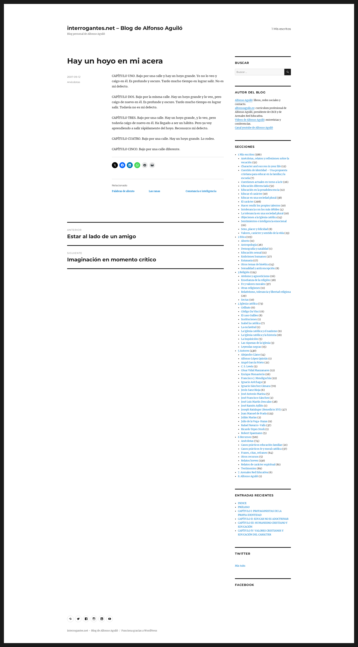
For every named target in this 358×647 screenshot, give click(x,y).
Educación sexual (251, 252)
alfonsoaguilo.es (244, 108)
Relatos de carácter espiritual (258, 464)
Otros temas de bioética (255, 264)
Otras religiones (250, 288)
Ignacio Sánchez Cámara (255, 386)
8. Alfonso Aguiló (248, 476)
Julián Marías (249, 417)
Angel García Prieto (252, 362)
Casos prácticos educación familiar (261, 445)
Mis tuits (240, 565)
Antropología (249, 244)
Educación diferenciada (255, 186)
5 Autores (243, 350)
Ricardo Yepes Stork (253, 429)
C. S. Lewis (247, 366)
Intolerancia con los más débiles (260, 209)
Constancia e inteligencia (201, 191)
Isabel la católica (250, 323)
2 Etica (242, 237)
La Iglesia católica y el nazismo (259, 331)
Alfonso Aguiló (243, 100)
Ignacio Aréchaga (251, 382)
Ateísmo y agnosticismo (255, 276)
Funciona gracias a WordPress (139, 630)
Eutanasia (247, 260)
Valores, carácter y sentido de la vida (262, 233)
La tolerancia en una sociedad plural (262, 213)
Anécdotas (73, 82)
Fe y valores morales (253, 284)
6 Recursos (244, 437)
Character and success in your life (261, 166)
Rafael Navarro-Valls (253, 425)
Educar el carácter (251, 193)
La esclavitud (248, 327)
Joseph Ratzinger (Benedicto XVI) (261, 409)
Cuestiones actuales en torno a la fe (261, 182)
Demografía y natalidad (254, 248)
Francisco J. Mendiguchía (256, 378)
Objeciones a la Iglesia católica (259, 217)
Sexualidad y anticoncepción (258, 268)
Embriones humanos (253, 256)
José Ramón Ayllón (252, 405)
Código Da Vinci (250, 311)
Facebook (244, 585)
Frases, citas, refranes (254, 452)
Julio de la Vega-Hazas (254, 421)
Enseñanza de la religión (255, 280)
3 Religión (244, 272)
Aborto (245, 241)
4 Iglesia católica (247, 303)
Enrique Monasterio (253, 374)
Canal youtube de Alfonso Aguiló (254, 127)
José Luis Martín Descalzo (256, 401)
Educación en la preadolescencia (260, 190)
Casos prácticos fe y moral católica (261, 448)
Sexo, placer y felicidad (254, 229)
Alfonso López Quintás (254, 358)
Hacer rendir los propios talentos (260, 205)
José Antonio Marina (253, 394)
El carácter (247, 201)
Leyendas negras (251, 346)
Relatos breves (249, 460)
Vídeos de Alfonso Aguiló (249, 119)
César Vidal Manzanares (255, 370)
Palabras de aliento (123, 191)
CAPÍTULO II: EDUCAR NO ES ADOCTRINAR (263, 519)
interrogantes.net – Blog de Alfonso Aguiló (124, 28)
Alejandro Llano (250, 354)
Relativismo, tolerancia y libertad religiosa (266, 292)
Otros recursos (250, 456)
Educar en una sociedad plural (258, 197)
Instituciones (249, 319)
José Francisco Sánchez (255, 397)
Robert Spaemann (251, 433)
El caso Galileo (249, 315)
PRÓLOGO (243, 507)
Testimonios (248, 468)
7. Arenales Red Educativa (253, 472)
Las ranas (154, 191)
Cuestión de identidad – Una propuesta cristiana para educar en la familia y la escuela (264, 174)
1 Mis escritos (281, 29)
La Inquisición (249, 339)
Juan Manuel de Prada (254, 413)
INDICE (242, 503)
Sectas (245, 299)
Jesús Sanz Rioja (250, 390)
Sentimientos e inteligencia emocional (264, 221)
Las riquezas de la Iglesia (255, 343)
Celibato (246, 307)
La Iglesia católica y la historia (258, 335)
